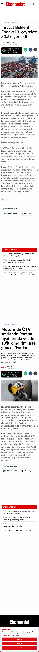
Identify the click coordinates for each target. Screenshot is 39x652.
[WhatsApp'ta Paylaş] (25, 50)
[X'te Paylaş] (35, 49)
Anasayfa (6, 22)
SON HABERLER (10, 250)
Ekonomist (14, 22)
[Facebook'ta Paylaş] (30, 50)
